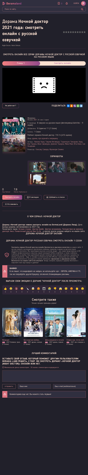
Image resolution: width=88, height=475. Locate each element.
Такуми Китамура (52, 142)
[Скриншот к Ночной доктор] (37, 167)
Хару (80, 142)
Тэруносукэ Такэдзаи (69, 142)
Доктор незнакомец (53, 229)
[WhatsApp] (78, 105)
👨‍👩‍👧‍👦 (44, 290)
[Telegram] (81, 105)
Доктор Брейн (38, 229)
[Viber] (74, 105)
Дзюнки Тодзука (57, 144)
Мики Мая (69, 144)
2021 (35, 120)
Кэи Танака (32, 144)
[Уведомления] (67, 4)
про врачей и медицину (48, 138)
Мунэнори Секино (57, 150)
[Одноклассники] (71, 105)
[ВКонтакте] (68, 105)
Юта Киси (77, 144)
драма (34, 138)
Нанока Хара (39, 142)
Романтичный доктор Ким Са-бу (28, 231)
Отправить (9, 386)
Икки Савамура (43, 144)
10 (84, 32)
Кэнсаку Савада (42, 150)
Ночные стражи (24, 229)
